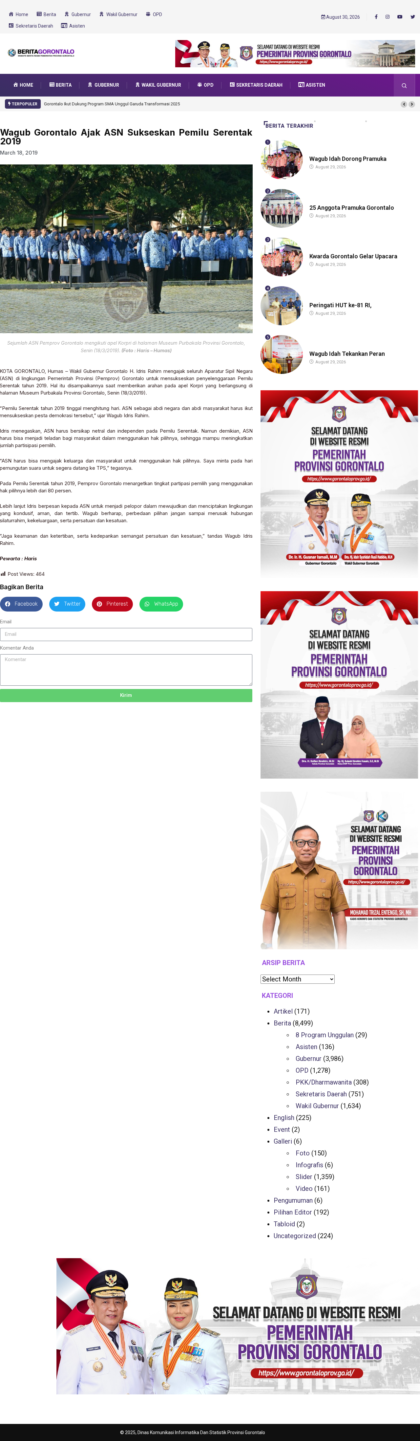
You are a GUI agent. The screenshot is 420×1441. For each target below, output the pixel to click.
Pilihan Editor (293, 1212)
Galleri (283, 1141)
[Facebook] (376, 16)
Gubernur (309, 1059)
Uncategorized (295, 1236)
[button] (404, 104)
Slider (304, 1177)
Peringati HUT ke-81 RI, (340, 305)
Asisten (306, 1047)
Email (5, 622)
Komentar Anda (17, 648)
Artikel (283, 1011)
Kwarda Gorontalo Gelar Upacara (353, 256)
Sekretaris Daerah (321, 1094)
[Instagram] (387, 17)
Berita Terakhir (289, 126)
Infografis (309, 1165)
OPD (302, 1070)
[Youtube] (400, 17)
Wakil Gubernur (317, 1106)
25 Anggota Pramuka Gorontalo (351, 207)
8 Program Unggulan (325, 1035)
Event (282, 1129)
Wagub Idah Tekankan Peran (347, 353)
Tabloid (284, 1224)
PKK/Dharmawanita (324, 1082)
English (284, 1118)
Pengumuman (293, 1200)
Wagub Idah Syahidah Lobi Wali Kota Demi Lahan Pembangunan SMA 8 (111, 103)
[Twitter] (412, 17)
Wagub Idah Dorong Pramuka (348, 158)
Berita (315, 152)
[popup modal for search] (404, 85)
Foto (303, 1153)
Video (304, 1189)
